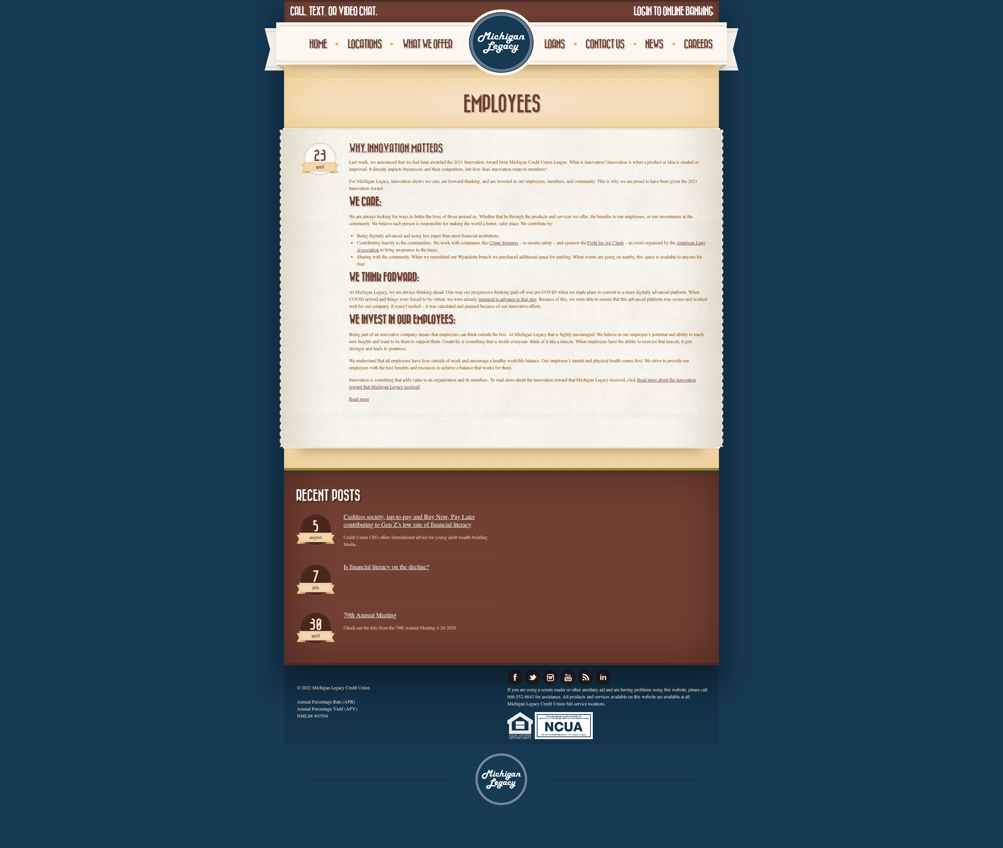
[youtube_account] (568, 677)
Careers (698, 44)
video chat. (357, 11)
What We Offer (427, 44)
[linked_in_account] (603, 677)
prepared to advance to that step (507, 299)
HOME (318, 44)
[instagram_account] (550, 677)
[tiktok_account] (585, 677)
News (654, 44)
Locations (365, 44)
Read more (359, 399)
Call (297, 11)
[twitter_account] (532, 677)
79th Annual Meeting (370, 615)
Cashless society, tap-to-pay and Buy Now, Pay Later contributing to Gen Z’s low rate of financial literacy (409, 520)
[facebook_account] (515, 677)
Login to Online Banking (673, 11)
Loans (554, 44)
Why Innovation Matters (396, 148)
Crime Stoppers (503, 242)
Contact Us (604, 44)
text (316, 11)
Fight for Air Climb (605, 242)
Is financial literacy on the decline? (386, 567)
